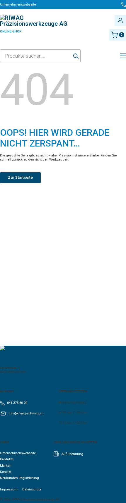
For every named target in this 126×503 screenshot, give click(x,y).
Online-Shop (11, 31)
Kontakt (5, 472)
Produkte (6, 459)
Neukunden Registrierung (19, 478)
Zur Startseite (20, 177)
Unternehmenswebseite (18, 453)
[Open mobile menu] (123, 56)
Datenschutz (31, 489)
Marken (5, 466)
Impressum (9, 489)
